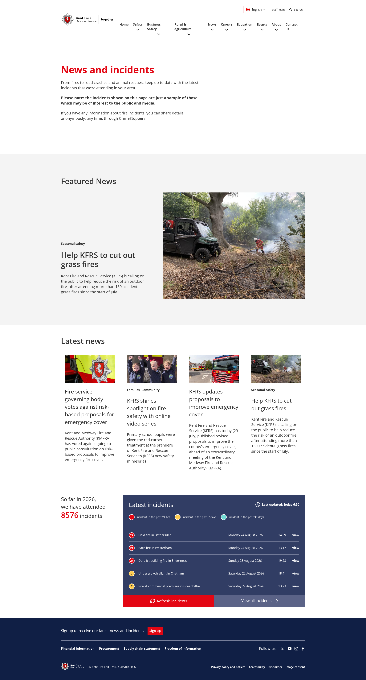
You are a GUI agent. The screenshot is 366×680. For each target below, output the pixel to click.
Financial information (78, 648)
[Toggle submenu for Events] (262, 31)
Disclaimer (275, 667)
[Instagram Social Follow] (296, 648)
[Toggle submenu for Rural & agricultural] (189, 36)
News (212, 24)
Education (244, 24)
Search (298, 9)
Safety (138, 24)
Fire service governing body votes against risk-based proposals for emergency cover (89, 407)
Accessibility (257, 667)
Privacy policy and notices (228, 667)
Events (262, 24)
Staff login (278, 9)
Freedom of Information (183, 648)
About (276, 24)
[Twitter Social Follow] (282, 648)
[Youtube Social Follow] (290, 648)
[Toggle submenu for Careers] (226, 31)
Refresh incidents (172, 601)
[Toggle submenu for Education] (244, 31)
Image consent (295, 667)
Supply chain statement (142, 648)
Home (124, 24)
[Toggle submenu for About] (276, 31)
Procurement (109, 648)
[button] (255, 9)
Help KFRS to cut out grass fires (98, 259)
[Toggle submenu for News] (212, 31)
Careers (226, 24)
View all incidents (256, 600)
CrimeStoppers (132, 118)
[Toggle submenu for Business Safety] (158, 36)
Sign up (155, 631)
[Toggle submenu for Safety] (137, 31)
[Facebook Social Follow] (303, 648)
